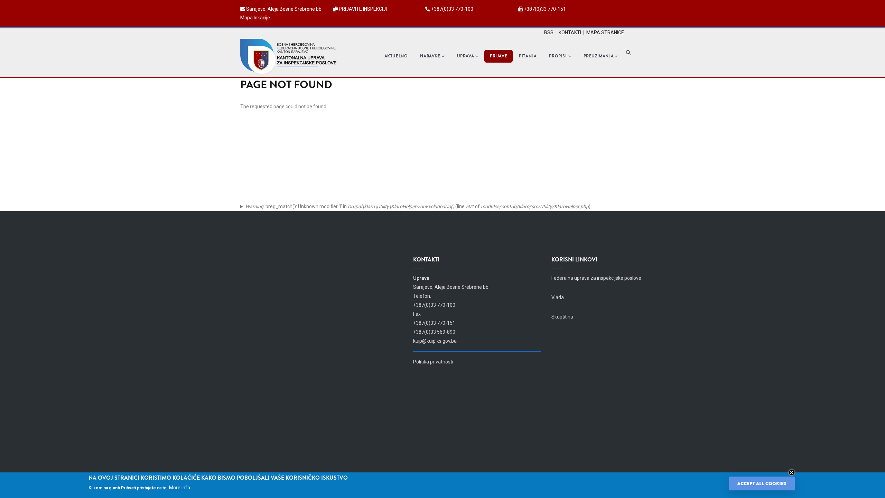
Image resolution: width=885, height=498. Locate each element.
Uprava (465, 56)
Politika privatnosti (433, 362)
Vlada (557, 297)
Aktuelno (396, 56)
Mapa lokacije (255, 17)
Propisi (558, 56)
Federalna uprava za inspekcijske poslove (596, 278)
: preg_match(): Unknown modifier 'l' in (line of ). (418, 206)
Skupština (562, 317)
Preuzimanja (599, 56)
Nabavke (430, 56)
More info (179, 487)
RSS (548, 32)
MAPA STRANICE (605, 32)
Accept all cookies (761, 483)
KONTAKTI (570, 32)
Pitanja (528, 56)
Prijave (498, 56)
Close (792, 472)
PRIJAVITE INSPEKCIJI (363, 9)
